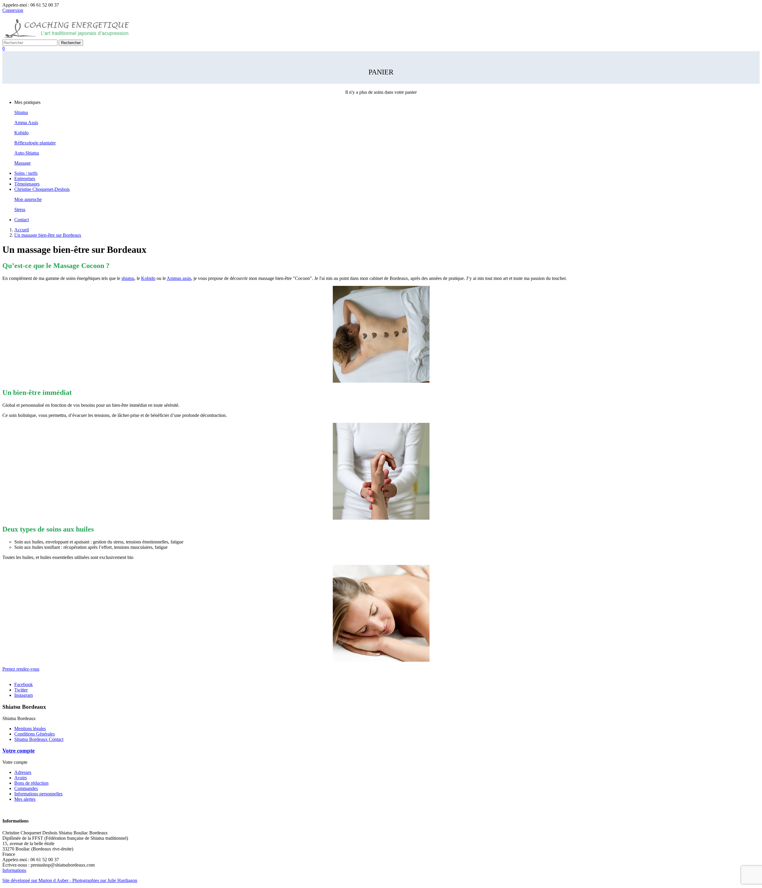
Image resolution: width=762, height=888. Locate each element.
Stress (19, 209)
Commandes (26, 788)
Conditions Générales (34, 733)
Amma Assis (26, 122)
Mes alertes (24, 799)
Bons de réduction (31, 783)
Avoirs (20, 777)
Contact (21, 219)
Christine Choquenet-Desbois (42, 189)
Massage (22, 163)
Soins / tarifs (26, 173)
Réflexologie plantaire (35, 142)
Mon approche (28, 199)
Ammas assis (179, 278)
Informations (14, 870)
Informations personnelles (38, 793)
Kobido (21, 132)
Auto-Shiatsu (26, 152)
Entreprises (24, 178)
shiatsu (127, 278)
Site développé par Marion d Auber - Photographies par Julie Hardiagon (69, 880)
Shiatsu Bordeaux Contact (38, 739)
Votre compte (18, 750)
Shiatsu (21, 112)
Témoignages (27, 183)
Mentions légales (30, 728)
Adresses (22, 772)
